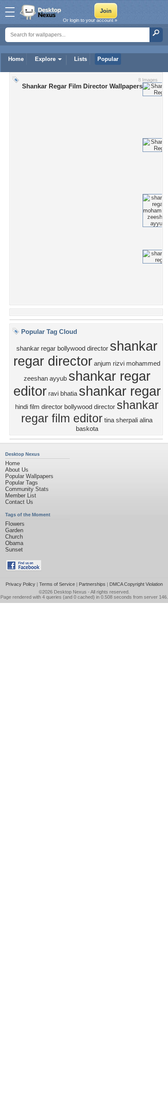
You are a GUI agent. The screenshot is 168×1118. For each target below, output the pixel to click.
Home (16, 59)
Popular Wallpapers (29, 476)
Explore (45, 59)
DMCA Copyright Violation (136, 584)
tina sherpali (121, 420)
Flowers (15, 524)
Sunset (14, 549)
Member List (20, 495)
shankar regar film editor (90, 412)
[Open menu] (10, 12)
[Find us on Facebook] (23, 569)
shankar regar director (85, 353)
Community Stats (27, 489)
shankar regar (120, 391)
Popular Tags (21, 482)
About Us (16, 470)
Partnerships (92, 584)
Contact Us (19, 502)
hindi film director (38, 406)
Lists (80, 59)
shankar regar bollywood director (62, 348)
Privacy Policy (20, 584)
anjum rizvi (109, 363)
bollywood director (89, 406)
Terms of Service (57, 584)
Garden (14, 530)
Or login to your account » (90, 20)
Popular (107, 59)
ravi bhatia (62, 393)
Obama (14, 543)
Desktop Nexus (70, 591)
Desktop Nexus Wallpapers (41, 12)
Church (14, 536)
